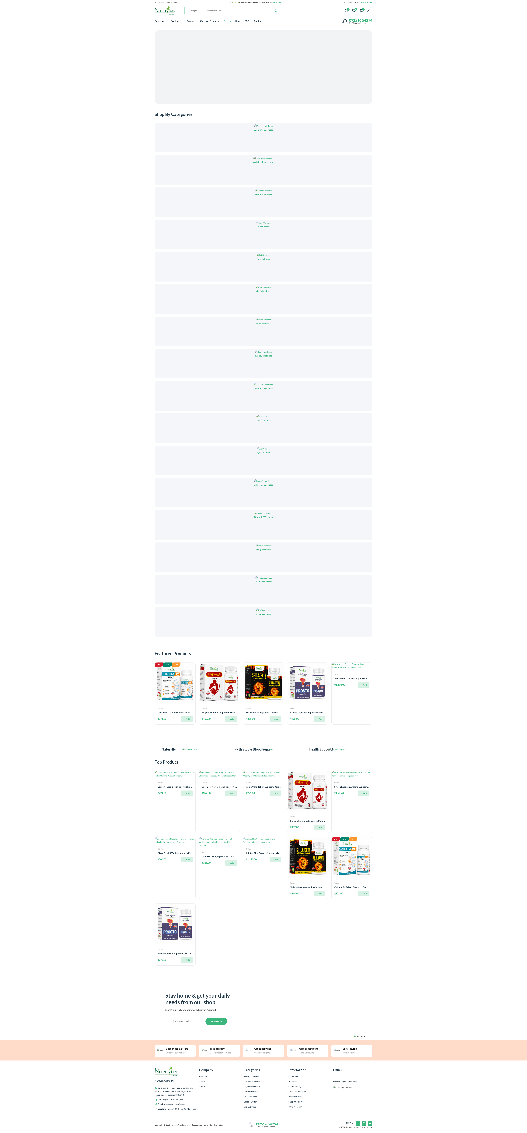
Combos (191, 21)
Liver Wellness (263, 323)
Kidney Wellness (263, 355)
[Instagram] (364, 1123)
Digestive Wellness (263, 484)
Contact (258, 21)
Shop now (276, 2)
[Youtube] (370, 1123)
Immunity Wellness (263, 388)
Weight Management (263, 162)
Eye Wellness (263, 452)
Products (176, 21)
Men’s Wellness (263, 291)
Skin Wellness (263, 226)
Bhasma (337, 783)
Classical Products (209, 21)
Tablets (160, 708)
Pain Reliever (263, 259)
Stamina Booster (263, 194)
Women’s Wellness (263, 129)
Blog (237, 21)
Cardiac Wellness (263, 581)
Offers (227, 21)
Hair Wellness (264, 420)
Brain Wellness (263, 614)
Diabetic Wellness (263, 517)
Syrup (204, 852)
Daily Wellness (263, 549)
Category (160, 21)
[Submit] (276, 10)
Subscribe (216, 1021)
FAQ (247, 21)
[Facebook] (358, 1123)
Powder (160, 783)
